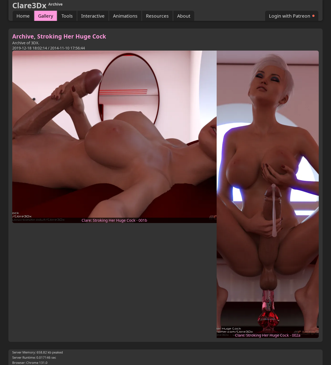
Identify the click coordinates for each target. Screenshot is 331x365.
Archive (23, 36)
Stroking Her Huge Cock (71, 36)
